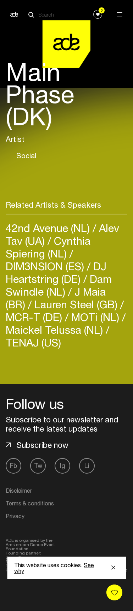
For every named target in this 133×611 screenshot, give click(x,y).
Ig (62, 465)
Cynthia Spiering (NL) (48, 247)
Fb (13, 465)
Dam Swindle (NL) (59, 285)
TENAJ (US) (33, 342)
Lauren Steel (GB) (76, 304)
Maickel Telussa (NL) (56, 330)
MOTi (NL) (95, 317)
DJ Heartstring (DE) (56, 272)
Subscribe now (42, 445)
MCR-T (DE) (35, 317)
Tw (38, 465)
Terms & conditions (30, 503)
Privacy (15, 516)
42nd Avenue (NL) (49, 228)
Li (86, 465)
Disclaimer (19, 490)
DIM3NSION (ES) (46, 266)
